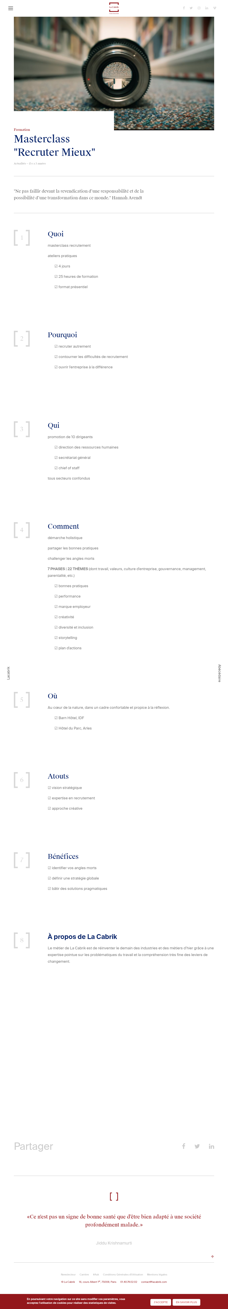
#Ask (96, 1274)
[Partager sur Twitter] (197, 1146)
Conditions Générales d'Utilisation (123, 1274)
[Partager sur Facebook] (183, 1146)
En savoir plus (186, 1302)
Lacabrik (8, 673)
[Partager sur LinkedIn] (211, 1146)
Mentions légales (157, 1274)
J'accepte (161, 1302)
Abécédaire (220, 673)
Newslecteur (68, 1274)
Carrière (84, 1274)
